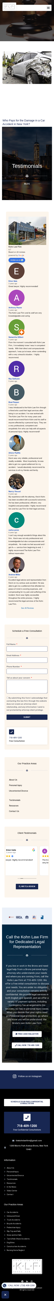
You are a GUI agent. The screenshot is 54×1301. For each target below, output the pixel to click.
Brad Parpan (14, 402)
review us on (15, 260)
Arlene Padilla (14, 453)
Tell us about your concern (19, 678)
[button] (48, 8)
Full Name (11, 644)
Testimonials (14, 800)
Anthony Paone (15, 307)
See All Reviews (27, 608)
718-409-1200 (15, 738)
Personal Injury (15, 785)
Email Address (13, 656)
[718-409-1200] (11, 731)
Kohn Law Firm (15, 246)
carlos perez (14, 530)
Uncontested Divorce (18, 791)
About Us (13, 780)
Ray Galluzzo (14, 378)
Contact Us (14, 811)
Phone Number (13, 667)
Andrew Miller (14, 574)
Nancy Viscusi (15, 491)
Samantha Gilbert (16, 337)
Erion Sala (13, 281)
